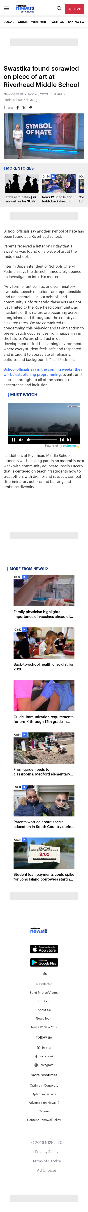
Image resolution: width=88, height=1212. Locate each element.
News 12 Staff (13, 94)
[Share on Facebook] (17, 108)
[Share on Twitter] (24, 108)
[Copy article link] (30, 108)
